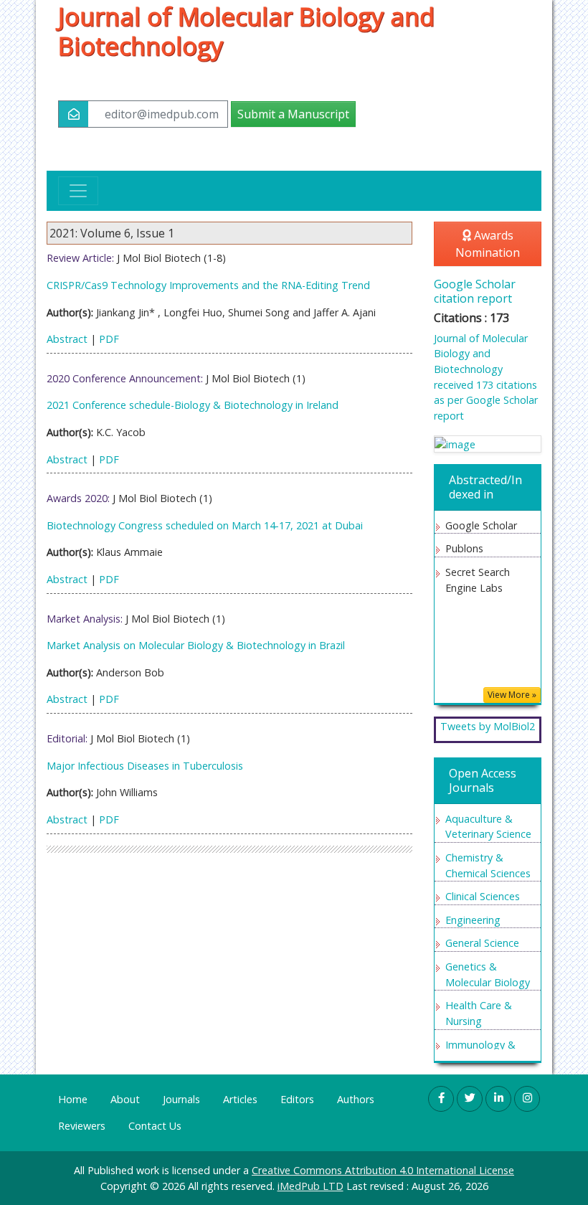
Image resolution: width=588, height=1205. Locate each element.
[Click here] (488, 444)
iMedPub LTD (310, 1186)
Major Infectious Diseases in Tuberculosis (145, 765)
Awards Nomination (487, 243)
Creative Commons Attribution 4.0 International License (383, 1170)
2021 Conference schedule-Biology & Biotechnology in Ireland (192, 405)
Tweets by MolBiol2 (487, 726)
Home (72, 1099)
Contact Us (154, 1126)
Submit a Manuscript (293, 114)
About (125, 1099)
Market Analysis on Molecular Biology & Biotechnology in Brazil (196, 645)
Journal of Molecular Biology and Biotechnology (246, 30)
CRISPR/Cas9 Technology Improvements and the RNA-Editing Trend (208, 285)
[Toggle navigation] (78, 190)
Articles (240, 1099)
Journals (181, 1099)
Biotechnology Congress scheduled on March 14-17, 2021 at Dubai (205, 525)
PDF (109, 339)
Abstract (67, 339)
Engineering (473, 920)
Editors (297, 1099)
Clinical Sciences (482, 896)
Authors (355, 1099)
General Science (482, 943)
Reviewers (81, 1126)
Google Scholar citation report (475, 291)
